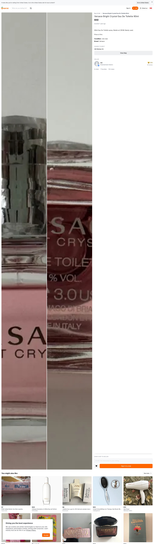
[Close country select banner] (152, 2)
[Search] (30, 8)
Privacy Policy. (31, 530)
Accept (46, 535)
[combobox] (20, 8)
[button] (148, 473)
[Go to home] (5, 8)
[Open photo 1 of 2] (24, 241)
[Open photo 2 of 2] (69, 241)
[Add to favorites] (96, 466)
